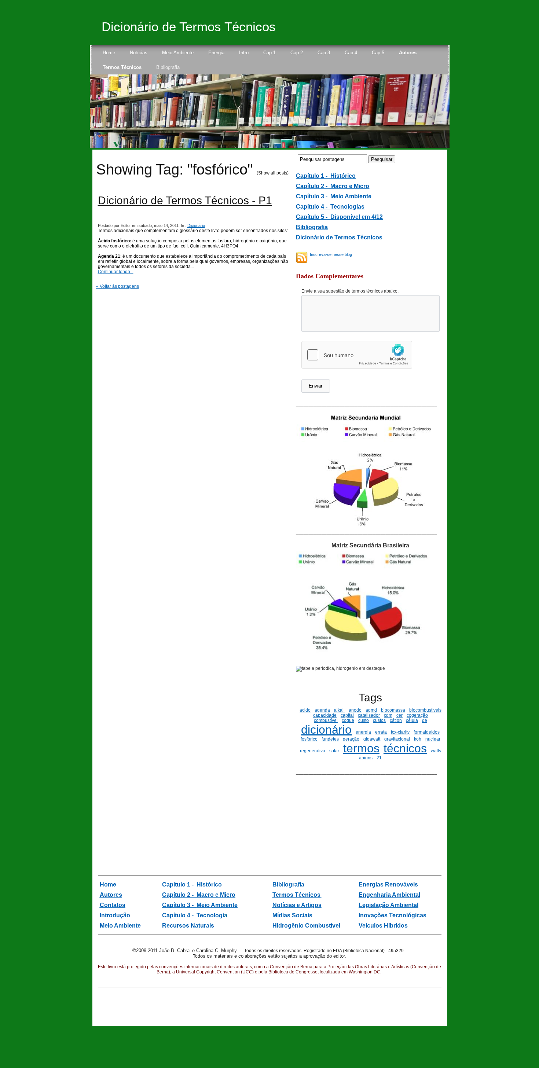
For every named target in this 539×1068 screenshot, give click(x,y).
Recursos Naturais (188, 925)
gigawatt (371, 739)
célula (412, 720)
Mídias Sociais (292, 915)
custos (379, 720)
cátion (396, 720)
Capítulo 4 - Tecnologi (193, 915)
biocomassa (393, 710)
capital (347, 715)
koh (417, 739)
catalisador (369, 715)
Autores (408, 52)
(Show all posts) (273, 173)
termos (361, 748)
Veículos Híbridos (383, 925)
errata (381, 732)
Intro (244, 52)
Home (109, 52)
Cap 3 (324, 52)
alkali (339, 710)
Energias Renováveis (388, 884)
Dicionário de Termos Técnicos (189, 26)
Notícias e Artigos (297, 905)
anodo (355, 710)
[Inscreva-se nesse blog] (302, 257)
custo (363, 720)
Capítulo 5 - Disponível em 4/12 (339, 217)
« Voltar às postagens (117, 286)
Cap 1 (269, 52)
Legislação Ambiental (388, 905)
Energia (216, 52)
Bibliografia (168, 67)
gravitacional (397, 739)
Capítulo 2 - (312, 186)
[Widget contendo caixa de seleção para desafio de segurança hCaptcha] (356, 355)
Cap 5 (378, 52)
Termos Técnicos (122, 67)
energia (363, 732)
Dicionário (196, 225)
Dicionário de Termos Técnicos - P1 (185, 200)
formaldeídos (427, 732)
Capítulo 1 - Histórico (192, 884)
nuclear (432, 739)
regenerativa (312, 750)
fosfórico (309, 739)
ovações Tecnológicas (395, 915)
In (361, 915)
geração (351, 739)
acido (305, 710)
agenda (322, 710)
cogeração (417, 715)
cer (399, 715)
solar (334, 750)
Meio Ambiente (178, 52)
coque (348, 720)
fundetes (330, 739)
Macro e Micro (349, 186)
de (424, 720)
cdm (388, 715)
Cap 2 (296, 52)
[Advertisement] (342, 826)
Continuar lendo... (115, 271)
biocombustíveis (425, 710)
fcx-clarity (400, 732)
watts (436, 750)
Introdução (115, 915)
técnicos (405, 748)
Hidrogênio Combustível (306, 925)
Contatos (112, 905)
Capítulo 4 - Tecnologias (330, 206)
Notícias (138, 52)
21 (379, 757)
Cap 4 (351, 52)
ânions (366, 757)
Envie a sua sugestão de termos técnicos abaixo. (350, 291)
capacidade (325, 715)
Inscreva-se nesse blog (331, 254)
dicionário (326, 729)
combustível (326, 720)
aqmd (371, 710)
